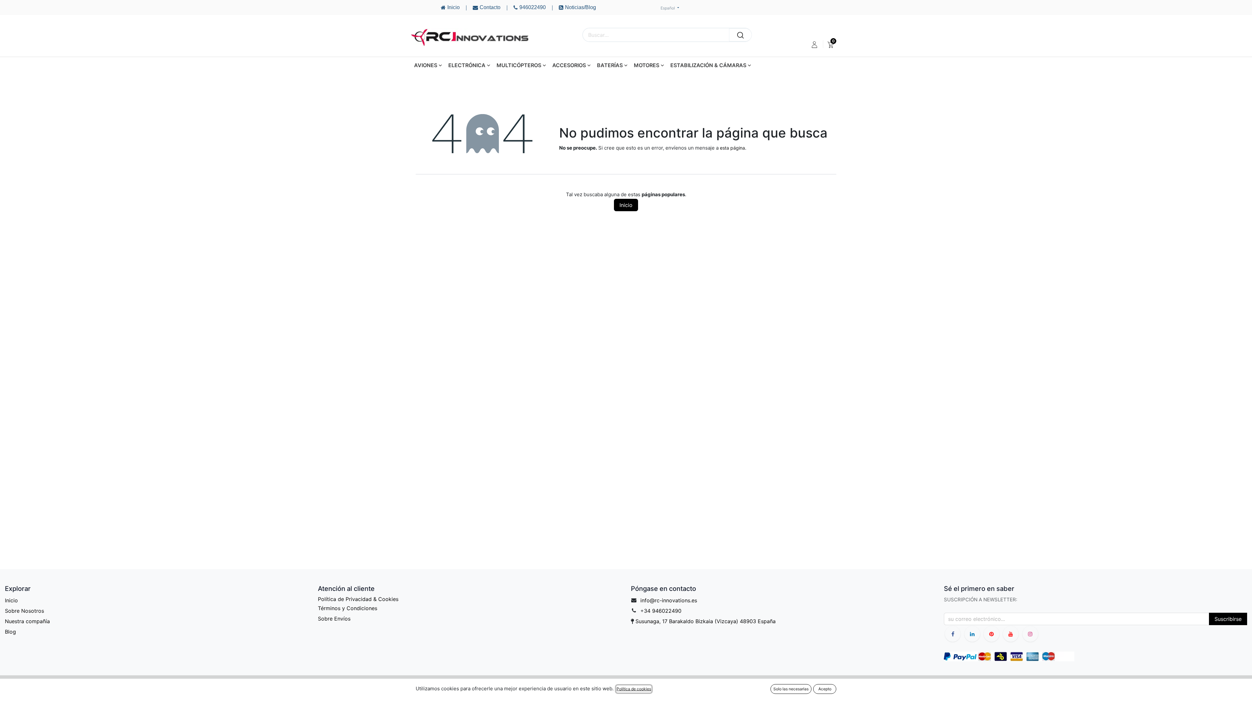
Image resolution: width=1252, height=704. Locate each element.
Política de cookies (634, 688)
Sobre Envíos (334, 618)
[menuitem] (830, 44)
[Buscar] (740, 34)
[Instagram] (1030, 634)
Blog (10, 631)
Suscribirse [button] (1228, 619)
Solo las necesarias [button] (791, 688)
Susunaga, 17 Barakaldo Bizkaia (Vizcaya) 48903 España (705, 621)
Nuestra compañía (27, 621)
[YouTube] (991, 634)
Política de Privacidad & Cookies (358, 599)
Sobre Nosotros (24, 611)
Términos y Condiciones (347, 608)
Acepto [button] (824, 688)
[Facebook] (953, 634)
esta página (732, 148)
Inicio (626, 205)
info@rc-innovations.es (668, 600)
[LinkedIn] (972, 634)
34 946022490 (662, 611)
